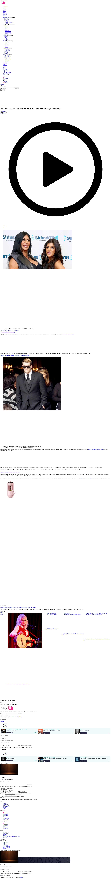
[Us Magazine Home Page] (3, 3)
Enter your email (3, 792)
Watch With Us (8, 31)
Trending (6, 18)
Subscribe (4, 71)
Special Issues (5, 845)
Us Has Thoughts (8, 33)
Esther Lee (4, 111)
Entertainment (5, 6)
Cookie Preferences (6, 835)
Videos (4, 67)
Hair (6, 38)
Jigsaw (6, 51)
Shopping (4, 11)
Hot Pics (6, 21)
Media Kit (4, 807)
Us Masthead (5, 804)
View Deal (34, 607)
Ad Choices (5, 837)
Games (4, 12)
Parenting (7, 41)
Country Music (8, 32)
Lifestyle (4, 40)
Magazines (5, 13)
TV (5, 25)
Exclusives (7, 19)
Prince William (7, 55)
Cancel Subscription (6, 73)
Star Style (4, 7)
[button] (55, 87)
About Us (4, 803)
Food (6, 43)
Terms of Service (6, 832)
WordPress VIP (22, 877)
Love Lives (7, 20)
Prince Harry (7, 57)
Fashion (6, 36)
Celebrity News (5, 5)
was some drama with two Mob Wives (87, 477)
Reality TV (5, 14)
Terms (13, 716)
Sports (4, 10)
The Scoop (2, 796)
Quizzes (6, 52)
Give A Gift (5, 844)
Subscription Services (7, 72)
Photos (4, 66)
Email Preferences (6, 806)
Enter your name (3, 791)
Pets (6, 42)
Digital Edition (5, 70)
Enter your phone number (5, 793)
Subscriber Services (6, 846)
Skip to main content (4, 0)
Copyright (4, 834)
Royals (4, 54)
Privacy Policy (19, 716)
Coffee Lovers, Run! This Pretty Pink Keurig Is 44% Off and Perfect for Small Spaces (16, 607)
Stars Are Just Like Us (9, 22)
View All (6, 23)
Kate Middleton (8, 56)
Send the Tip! (3, 797)
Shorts (4, 15)
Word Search (7, 50)
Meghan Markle (8, 58)
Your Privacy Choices (16, 836)
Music (6, 27)
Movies (6, 26)
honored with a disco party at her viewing (96, 449)
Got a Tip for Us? (6, 74)
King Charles (7, 59)
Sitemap (4, 808)
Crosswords (7, 49)
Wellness (6, 46)
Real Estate (7, 44)
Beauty (6, 37)
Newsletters (5, 69)
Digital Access (5, 842)
